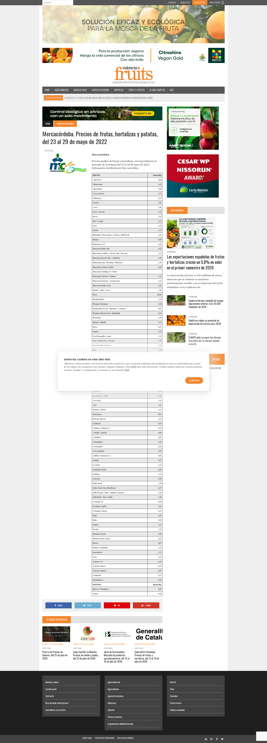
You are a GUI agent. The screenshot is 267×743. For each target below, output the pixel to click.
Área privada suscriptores (56, 703)
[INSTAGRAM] (211, 738)
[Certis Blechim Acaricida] (193, 195)
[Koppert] (102, 118)
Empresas (119, 90)
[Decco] (133, 61)
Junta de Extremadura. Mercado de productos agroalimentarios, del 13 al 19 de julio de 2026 (116, 656)
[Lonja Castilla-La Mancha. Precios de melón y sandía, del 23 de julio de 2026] (87, 639)
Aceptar (194, 380)
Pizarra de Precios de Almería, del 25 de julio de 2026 (54, 655)
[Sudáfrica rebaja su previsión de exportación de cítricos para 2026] (176, 323)
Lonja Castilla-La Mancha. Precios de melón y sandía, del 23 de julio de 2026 (85, 655)
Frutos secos (175, 703)
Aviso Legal (87, 738)
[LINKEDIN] (205, 738)
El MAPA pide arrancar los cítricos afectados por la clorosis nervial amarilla (205, 341)
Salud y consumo (177, 710)
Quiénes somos (52, 682)
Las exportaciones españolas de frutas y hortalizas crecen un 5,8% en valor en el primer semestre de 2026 (196, 262)
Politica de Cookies (125, 738)
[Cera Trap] (133, 41)
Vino (172, 689)
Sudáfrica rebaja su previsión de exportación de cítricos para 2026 (205, 322)
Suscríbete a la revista (55, 710)
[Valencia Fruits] (133, 75)
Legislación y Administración (120, 723)
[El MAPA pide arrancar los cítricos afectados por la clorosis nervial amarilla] (176, 340)
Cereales (174, 696)
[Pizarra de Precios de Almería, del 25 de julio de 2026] (56, 640)
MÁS (172, 90)
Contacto (172, 2)
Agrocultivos (80, 90)
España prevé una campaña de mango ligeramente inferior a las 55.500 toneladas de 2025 (206, 304)
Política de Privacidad (104, 738)
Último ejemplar (157, 90)
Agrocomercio (61, 90)
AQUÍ (133, 367)
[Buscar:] (57, 2)
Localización (51, 689)
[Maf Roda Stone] (193, 147)
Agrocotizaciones (100, 90)
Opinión (111, 710)
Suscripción (200, 2)
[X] (222, 738)
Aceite (173, 682)
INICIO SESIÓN (215, 2)
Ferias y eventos (137, 90)
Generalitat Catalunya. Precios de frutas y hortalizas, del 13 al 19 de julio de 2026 (147, 656)
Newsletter (185, 2)
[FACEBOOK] (216, 738)
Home (47, 90)
